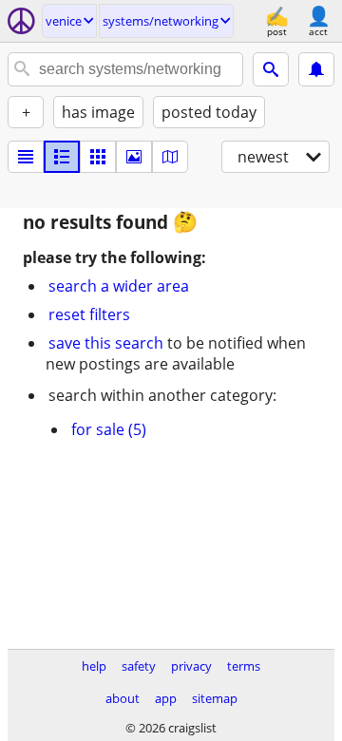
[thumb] (62, 157)
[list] (26, 157)
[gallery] (134, 157)
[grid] (98, 157)
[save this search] (316, 69)
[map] (170, 157)
